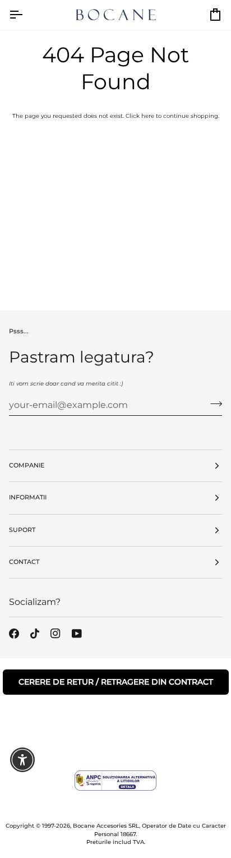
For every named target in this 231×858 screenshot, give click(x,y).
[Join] (213, 403)
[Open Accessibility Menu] (22, 760)
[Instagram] (55, 633)
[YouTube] (77, 633)
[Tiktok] (34, 633)
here (147, 116)
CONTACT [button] (24, 562)
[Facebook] (14, 633)
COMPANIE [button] (26, 465)
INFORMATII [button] (28, 497)
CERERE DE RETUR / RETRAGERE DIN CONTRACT (116, 682)
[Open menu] (26, 15)
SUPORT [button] (22, 530)
